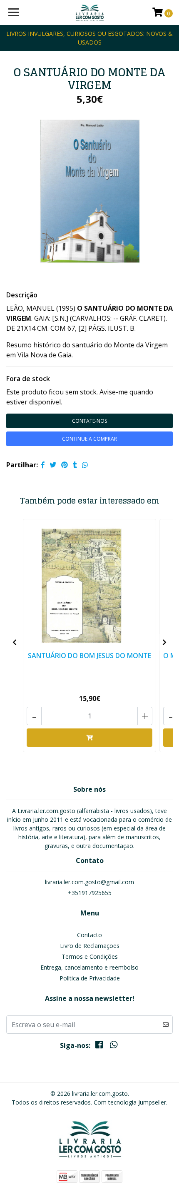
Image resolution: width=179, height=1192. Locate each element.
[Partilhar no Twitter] (53, 464)
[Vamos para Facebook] (99, 1046)
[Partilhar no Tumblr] (75, 464)
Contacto (89, 935)
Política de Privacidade (90, 978)
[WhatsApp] (113, 1046)
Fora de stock (28, 378)
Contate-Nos (89, 420)
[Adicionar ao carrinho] (89, 737)
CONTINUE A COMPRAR (89, 438)
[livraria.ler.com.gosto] (89, 12)
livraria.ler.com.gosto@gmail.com (89, 882)
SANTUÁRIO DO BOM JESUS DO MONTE (89, 655)
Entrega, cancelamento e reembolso (89, 967)
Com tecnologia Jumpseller (130, 1102)
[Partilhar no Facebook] (43, 464)
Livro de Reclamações (89, 946)
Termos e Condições (90, 956)
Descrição (21, 294)
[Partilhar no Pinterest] (64, 464)
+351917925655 (90, 893)
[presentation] (14, 642)
